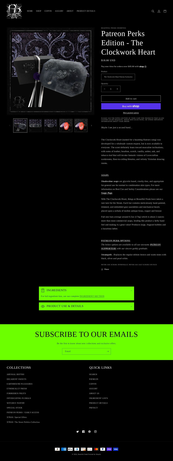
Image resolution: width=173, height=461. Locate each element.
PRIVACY (93, 408)
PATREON (93, 379)
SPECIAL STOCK (14, 408)
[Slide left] (10, 125)
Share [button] (106, 269)
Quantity (104, 84)
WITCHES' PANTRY (16, 403)
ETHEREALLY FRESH (17, 389)
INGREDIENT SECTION (92, 296)
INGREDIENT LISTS (98, 398)
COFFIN (93, 384)
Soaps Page (106, 193)
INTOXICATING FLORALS (19, 398)
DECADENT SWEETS (16, 379)
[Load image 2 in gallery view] (35, 125)
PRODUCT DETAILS (98, 403)
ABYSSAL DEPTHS (15, 374)
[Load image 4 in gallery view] (66, 125)
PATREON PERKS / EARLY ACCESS (23, 413)
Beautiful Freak (83, 454)
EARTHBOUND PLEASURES (20, 384)
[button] (153, 11)
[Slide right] (91, 125)
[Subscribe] (108, 351)
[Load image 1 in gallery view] (20, 125)
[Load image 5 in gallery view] (81, 125)
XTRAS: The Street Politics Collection (23, 422)
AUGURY (93, 389)
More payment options (131, 113)
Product (104, 71)
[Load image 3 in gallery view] (50, 125)
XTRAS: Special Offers (17, 417)
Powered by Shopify (94, 454)
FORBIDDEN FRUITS (16, 393)
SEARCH (93, 374)
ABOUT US (94, 393)
